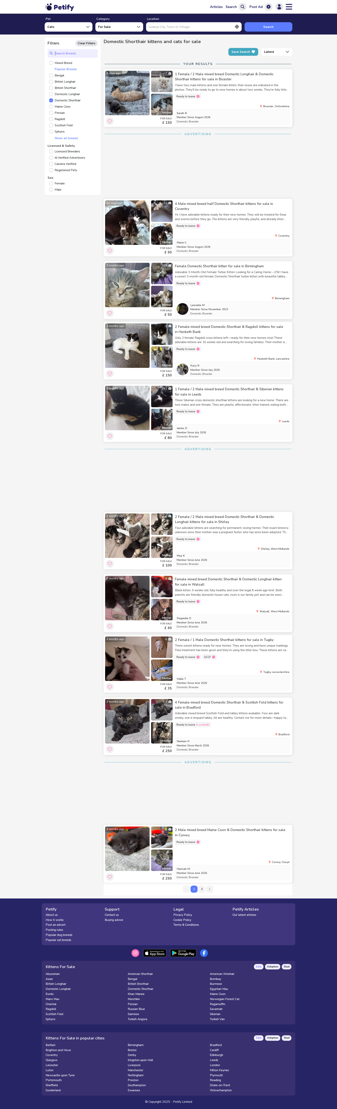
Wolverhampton (221, 1090)
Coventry (52, 1055)
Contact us (112, 915)
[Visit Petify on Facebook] (204, 953)
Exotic (50, 994)
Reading (215, 1080)
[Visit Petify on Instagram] (135, 953)
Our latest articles (244, 915)
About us (52, 915)
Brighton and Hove (58, 1050)
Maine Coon (217, 994)
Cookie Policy (182, 920)
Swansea (134, 1090)
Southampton (137, 1085)
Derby (132, 1055)
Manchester (135, 1070)
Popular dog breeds (59, 935)
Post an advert (56, 925)
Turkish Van (217, 1019)
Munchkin (134, 999)
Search (268, 27)
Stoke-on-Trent (220, 1085)
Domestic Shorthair (140, 989)
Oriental (51, 1004)
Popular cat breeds (58, 940)
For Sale (104, 27)
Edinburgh (216, 1055)
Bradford (216, 1045)
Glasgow (52, 1060)
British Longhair (56, 984)
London (215, 1065)
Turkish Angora (137, 1019)
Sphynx (50, 1019)
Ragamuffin (217, 1004)
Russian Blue (136, 1009)
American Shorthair (140, 974)
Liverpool (134, 1065)
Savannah (216, 1009)
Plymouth (216, 1075)
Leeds (214, 1060)
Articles (216, 6)
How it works (55, 920)
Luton (49, 1070)
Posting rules (54, 930)
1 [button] (194, 889)
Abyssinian (53, 974)
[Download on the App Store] (154, 953)
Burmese (216, 984)
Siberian (215, 1014)
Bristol (132, 1050)
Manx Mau (52, 999)
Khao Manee (136, 994)
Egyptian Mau (219, 989)
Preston (133, 1080)
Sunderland (53, 1090)
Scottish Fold (54, 1014)
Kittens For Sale (60, 966)
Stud (286, 966)
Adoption (272, 966)
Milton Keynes (219, 1070)
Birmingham (136, 1045)
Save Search (240, 52)
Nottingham (136, 1075)
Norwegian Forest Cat (224, 999)
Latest (269, 52)
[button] (209, 889)
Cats (50, 27)
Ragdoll (51, 1009)
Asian (49, 979)
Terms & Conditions (186, 925)
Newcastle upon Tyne (60, 1075)
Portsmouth (54, 1080)
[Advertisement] (198, 166)
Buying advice (114, 920)
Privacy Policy (182, 915)
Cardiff (214, 1050)
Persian (133, 1004)
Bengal (132, 979)
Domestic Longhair (58, 989)
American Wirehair (222, 974)
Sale (259, 966)
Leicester (52, 1065)
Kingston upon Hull (140, 1060)
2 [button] (202, 889)
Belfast (50, 1045)
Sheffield (52, 1085)
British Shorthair (138, 984)
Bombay (215, 979)
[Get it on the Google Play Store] (183, 953)
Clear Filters (86, 43)
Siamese (133, 1014)
